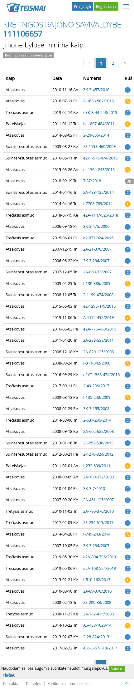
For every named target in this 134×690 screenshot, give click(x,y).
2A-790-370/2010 (98, 511)
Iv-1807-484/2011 (99, 123)
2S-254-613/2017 (98, 522)
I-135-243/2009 (96, 397)
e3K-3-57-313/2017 (100, 648)
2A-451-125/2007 (98, 499)
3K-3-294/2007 (96, 260)
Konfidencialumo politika (68, 683)
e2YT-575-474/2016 (100, 158)
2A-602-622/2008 (98, 431)
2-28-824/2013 (96, 636)
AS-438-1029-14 (97, 625)
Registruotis (106, 6)
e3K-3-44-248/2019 (100, 112)
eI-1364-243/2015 (99, 169)
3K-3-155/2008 (96, 408)
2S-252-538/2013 (98, 443)
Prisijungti (82, 6)
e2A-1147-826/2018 (100, 215)
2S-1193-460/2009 (99, 146)
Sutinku (117, 668)
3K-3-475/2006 (96, 226)
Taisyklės (33, 683)
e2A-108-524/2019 (99, 568)
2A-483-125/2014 (98, 192)
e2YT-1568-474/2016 (101, 374)
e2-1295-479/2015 (99, 306)
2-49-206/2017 (96, 386)
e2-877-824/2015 (98, 238)
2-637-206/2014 (97, 420)
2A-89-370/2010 (97, 591)
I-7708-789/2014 (97, 203)
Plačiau (9, 675)
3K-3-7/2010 (94, 488)
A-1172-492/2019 (98, 317)
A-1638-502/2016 (98, 101)
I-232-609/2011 (96, 465)
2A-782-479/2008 (98, 614)
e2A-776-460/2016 (99, 329)
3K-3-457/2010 (96, 89)
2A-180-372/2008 (98, 477)
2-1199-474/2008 (98, 294)
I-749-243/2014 (96, 534)
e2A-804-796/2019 (99, 557)
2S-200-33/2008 (97, 602)
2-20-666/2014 (96, 135)
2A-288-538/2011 (98, 340)
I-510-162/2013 (96, 579)
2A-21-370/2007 (97, 249)
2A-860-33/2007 (97, 272)
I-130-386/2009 (96, 283)
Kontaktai (11, 683)
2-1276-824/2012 (98, 454)
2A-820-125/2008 (98, 352)
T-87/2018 (92, 181)
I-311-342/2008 (96, 363)
